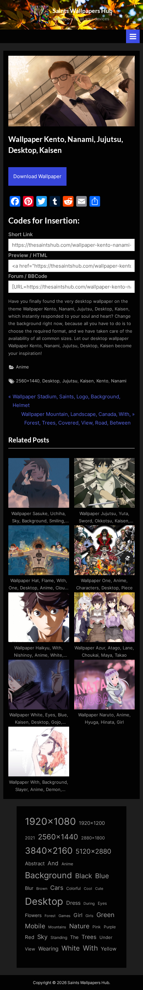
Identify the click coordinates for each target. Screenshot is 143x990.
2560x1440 (28, 380)
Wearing (48, 948)
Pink (96, 926)
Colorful (73, 888)
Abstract (35, 863)
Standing (59, 937)
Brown (41, 888)
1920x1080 (50, 821)
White (71, 948)
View (30, 949)
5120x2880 (93, 851)
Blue (102, 876)
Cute (99, 889)
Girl (77, 915)
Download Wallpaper (37, 176)
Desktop (51, 380)
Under (105, 937)
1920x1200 (92, 823)
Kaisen (87, 380)
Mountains (57, 927)
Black (83, 876)
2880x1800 (93, 837)
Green (105, 915)
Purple (110, 927)
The (74, 937)
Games (65, 916)
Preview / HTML (27, 255)
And (53, 863)
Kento (102, 380)
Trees (88, 937)
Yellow (108, 949)
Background (48, 875)
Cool (88, 889)
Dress (73, 903)
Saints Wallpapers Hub (82, 10)
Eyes (102, 903)
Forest (50, 915)
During (89, 903)
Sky (42, 936)
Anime (22, 366)
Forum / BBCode (27, 276)
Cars (56, 887)
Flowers (33, 915)
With (90, 948)
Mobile (35, 926)
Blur (29, 888)
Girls (89, 915)
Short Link (20, 234)
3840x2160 (48, 850)
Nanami (118, 380)
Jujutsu (69, 380)
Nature (79, 926)
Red (29, 937)
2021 (30, 837)
